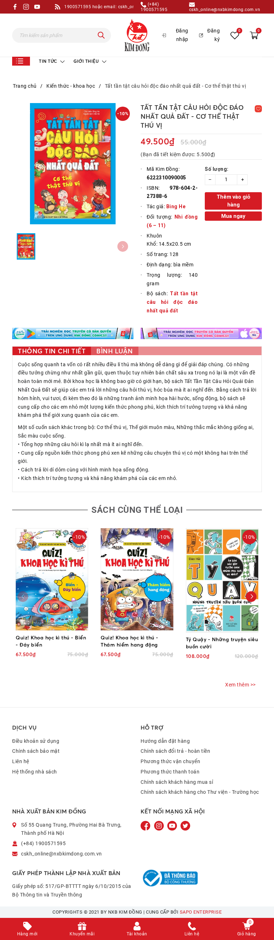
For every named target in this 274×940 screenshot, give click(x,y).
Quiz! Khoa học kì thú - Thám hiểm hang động (129, 641)
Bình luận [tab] (114, 351)
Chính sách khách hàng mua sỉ (177, 782)
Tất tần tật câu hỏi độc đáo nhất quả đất (172, 302)
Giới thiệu (86, 61)
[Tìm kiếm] (101, 35)
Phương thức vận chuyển (170, 761)
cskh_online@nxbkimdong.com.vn (224, 9)
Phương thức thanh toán (170, 772)
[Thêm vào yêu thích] (258, 108)
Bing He (176, 206)
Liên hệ (20, 761)
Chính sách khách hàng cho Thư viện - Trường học (200, 792)
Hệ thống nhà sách (34, 772)
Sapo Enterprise (201, 912)
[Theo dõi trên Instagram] (160, 825)
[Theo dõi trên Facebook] (146, 825)
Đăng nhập (182, 35)
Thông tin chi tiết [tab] (52, 351)
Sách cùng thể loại (137, 510)
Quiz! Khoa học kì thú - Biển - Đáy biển (51, 641)
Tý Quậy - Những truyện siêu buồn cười (222, 642)
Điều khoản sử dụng (35, 741)
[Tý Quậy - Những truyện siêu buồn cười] (222, 580)
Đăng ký (213, 35)
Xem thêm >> (240, 685)
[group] (72, 163)
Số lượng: (217, 169)
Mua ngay (233, 216)
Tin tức (49, 61)
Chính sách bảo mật (36, 751)
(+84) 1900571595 (154, 7)
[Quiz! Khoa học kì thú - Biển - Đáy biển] (52, 579)
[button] (251, 596)
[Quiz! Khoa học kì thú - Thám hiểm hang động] (137, 579)
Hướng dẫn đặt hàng (165, 741)
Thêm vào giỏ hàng (233, 201)
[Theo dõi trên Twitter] (185, 825)
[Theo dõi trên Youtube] (172, 825)
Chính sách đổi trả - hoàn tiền (175, 751)
